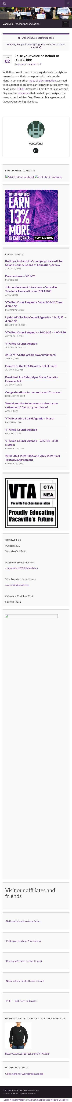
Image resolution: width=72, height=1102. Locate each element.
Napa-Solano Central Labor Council (25, 980)
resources (24, 93)
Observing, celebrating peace (38, 37)
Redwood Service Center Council (24, 960)
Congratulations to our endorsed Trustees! (33, 392)
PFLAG (21, 88)
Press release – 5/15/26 (20, 276)
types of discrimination (42, 80)
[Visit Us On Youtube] (48, 176)
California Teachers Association (23, 940)
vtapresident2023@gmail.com (21, 568)
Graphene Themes (27, 1093)
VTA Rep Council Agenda (21, 343)
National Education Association (23, 921)
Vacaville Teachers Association (21, 23)
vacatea (20, 64)
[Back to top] (64, 1094)
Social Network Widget (14, 1100)
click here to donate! (26, 1000)
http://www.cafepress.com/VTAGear (27, 1053)
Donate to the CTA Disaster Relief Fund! (31, 366)
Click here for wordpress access (24, 1073)
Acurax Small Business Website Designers (48, 1100)
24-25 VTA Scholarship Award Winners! (30, 354)
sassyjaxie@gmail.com (17, 584)
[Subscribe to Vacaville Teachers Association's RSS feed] (4, 2)
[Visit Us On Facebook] (20, 176)
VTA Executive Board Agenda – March (29, 418)
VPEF (9, 1000)
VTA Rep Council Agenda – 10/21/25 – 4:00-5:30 (35, 332)
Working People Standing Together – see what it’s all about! (36, 46)
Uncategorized (34, 64)
